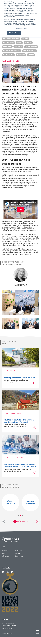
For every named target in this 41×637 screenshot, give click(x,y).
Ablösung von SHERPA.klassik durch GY (19, 377)
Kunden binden (8, 55)
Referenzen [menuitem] (5, 556)
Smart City (18, 47)
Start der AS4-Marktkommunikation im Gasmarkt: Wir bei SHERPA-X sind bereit (20, 465)
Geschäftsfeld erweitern (11, 51)
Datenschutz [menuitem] (19, 556)
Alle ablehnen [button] (28, 33)
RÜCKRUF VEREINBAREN (10, 502)
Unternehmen (14, 371)
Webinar (31, 55)
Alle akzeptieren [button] (14, 33)
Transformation (31, 47)
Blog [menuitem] (3, 553)
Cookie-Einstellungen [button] (20, 28)
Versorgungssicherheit (11, 38)
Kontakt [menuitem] (17, 553)
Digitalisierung (8, 43)
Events (19, 43)
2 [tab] (20, 515)
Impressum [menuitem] (18, 550)
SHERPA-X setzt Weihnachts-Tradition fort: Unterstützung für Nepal (19, 421)
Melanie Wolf (20, 285)
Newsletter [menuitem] (5, 550)
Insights (25, 38)
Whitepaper (21, 55)
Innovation (7, 47)
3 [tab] (22, 515)
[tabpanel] (10, 502)
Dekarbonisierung (29, 51)
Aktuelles (28, 43)
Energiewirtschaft (15, 458)
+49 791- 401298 (7, 628)
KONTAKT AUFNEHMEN (30, 502)
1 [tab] (18, 515)
